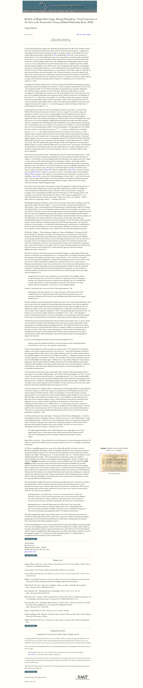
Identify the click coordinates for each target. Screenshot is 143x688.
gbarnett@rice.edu (30, 552)
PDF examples (87, 34)
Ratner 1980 (36, 176)
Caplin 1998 (47, 170)
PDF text (79, 34)
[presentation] (53, 309)
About (67, 11)
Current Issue (34, 11)
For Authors (50, 11)
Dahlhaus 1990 (29, 174)
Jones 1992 (72, 170)
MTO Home (26, 11)
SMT (72, 11)
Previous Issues (42, 11)
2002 (68, 55)
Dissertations (61, 11)
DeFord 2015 (37, 172)
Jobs (56, 11)
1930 (55, 55)
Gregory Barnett (31, 28)
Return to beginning (31, 539)
